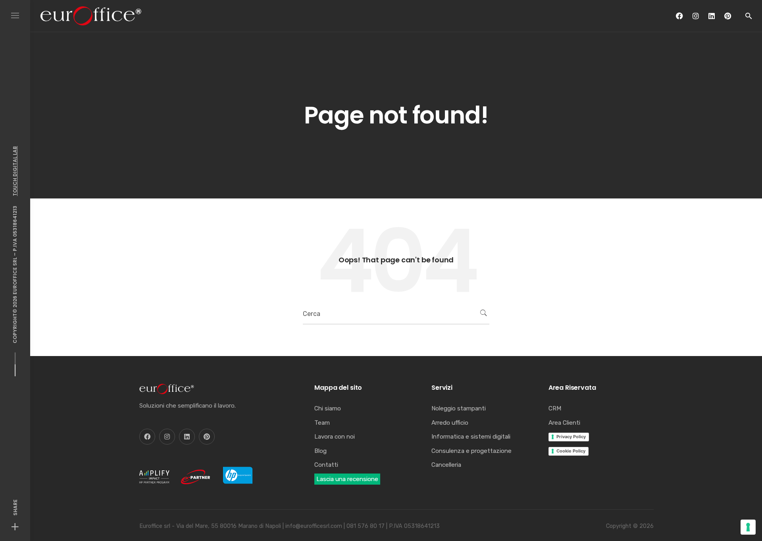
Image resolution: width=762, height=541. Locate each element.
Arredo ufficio (449, 422)
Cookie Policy (570, 451)
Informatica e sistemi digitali (470, 436)
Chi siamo (327, 408)
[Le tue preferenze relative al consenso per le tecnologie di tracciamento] (748, 527)
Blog (320, 450)
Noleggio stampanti (458, 408)
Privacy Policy (571, 436)
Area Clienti (564, 422)
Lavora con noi (334, 436)
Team (322, 422)
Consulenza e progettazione (471, 450)
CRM (554, 408)
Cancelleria (446, 464)
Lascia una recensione (347, 479)
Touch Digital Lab (15, 171)
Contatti (326, 464)
